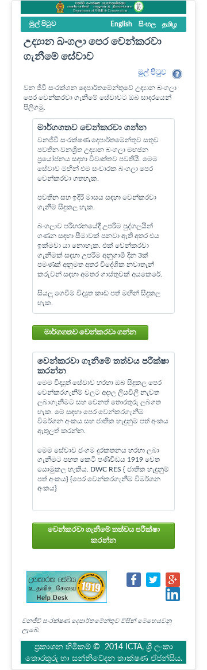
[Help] (177, 74)
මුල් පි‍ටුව (152, 72)
